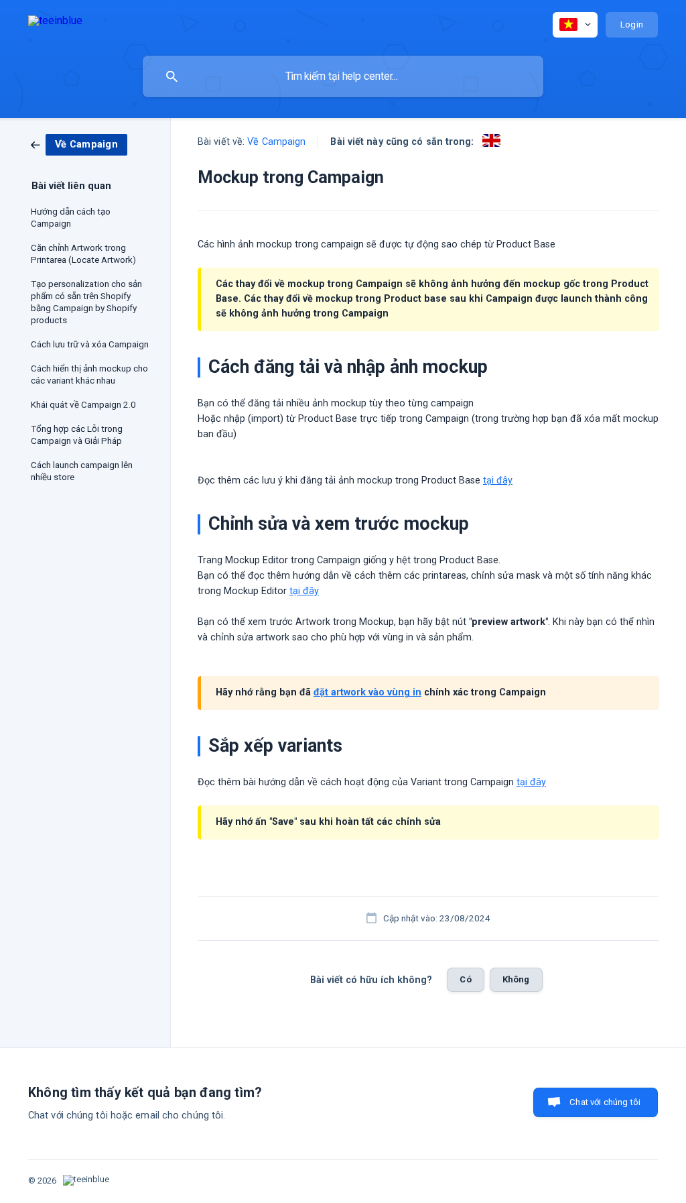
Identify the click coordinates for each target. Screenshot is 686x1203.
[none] (55, 23)
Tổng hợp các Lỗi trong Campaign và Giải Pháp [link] (77, 434)
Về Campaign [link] (276, 142)
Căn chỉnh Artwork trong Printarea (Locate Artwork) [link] (83, 253)
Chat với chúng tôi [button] (604, 1102)
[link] (79, 144)
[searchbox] (343, 76)
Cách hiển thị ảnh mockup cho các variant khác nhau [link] (89, 374)
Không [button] (516, 979)
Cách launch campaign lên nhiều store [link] (82, 470)
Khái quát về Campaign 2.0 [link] (83, 404)
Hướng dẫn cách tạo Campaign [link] (71, 217)
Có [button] (465, 979)
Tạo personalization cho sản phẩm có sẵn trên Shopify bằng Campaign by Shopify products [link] (86, 301)
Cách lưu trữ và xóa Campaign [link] (90, 344)
